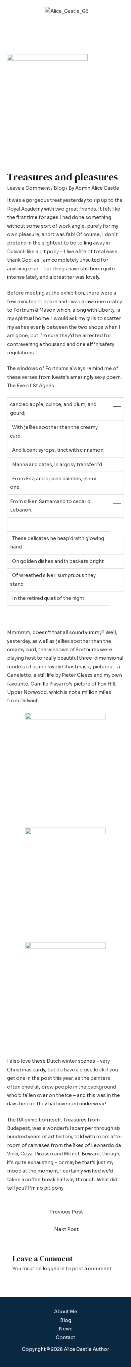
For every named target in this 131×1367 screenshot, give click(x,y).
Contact (65, 1337)
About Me (65, 1312)
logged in (53, 1269)
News (66, 1329)
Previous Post (66, 1212)
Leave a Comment (28, 188)
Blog (59, 188)
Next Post (66, 1229)
